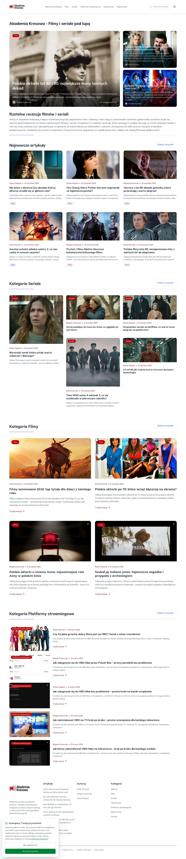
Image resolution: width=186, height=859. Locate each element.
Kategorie (116, 783)
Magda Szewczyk (131, 183)
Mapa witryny (99, 850)
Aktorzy (114, 789)
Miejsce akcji (122, 7)
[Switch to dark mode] (174, 6)
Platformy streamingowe (90, 7)
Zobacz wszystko (165, 144)
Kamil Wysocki (15, 245)
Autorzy (81, 783)
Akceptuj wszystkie (30, 851)
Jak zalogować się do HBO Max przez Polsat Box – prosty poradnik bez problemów (59, 822)
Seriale (74, 7)
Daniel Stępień (15, 183)
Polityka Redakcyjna (83, 850)
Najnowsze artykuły (53, 7)
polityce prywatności (39, 839)
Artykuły (48, 783)
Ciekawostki (109, 7)
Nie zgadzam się (30, 845)
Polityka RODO (67, 850)
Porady (114, 816)
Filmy (67, 7)
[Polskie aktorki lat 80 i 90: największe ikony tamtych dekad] (64, 69)
